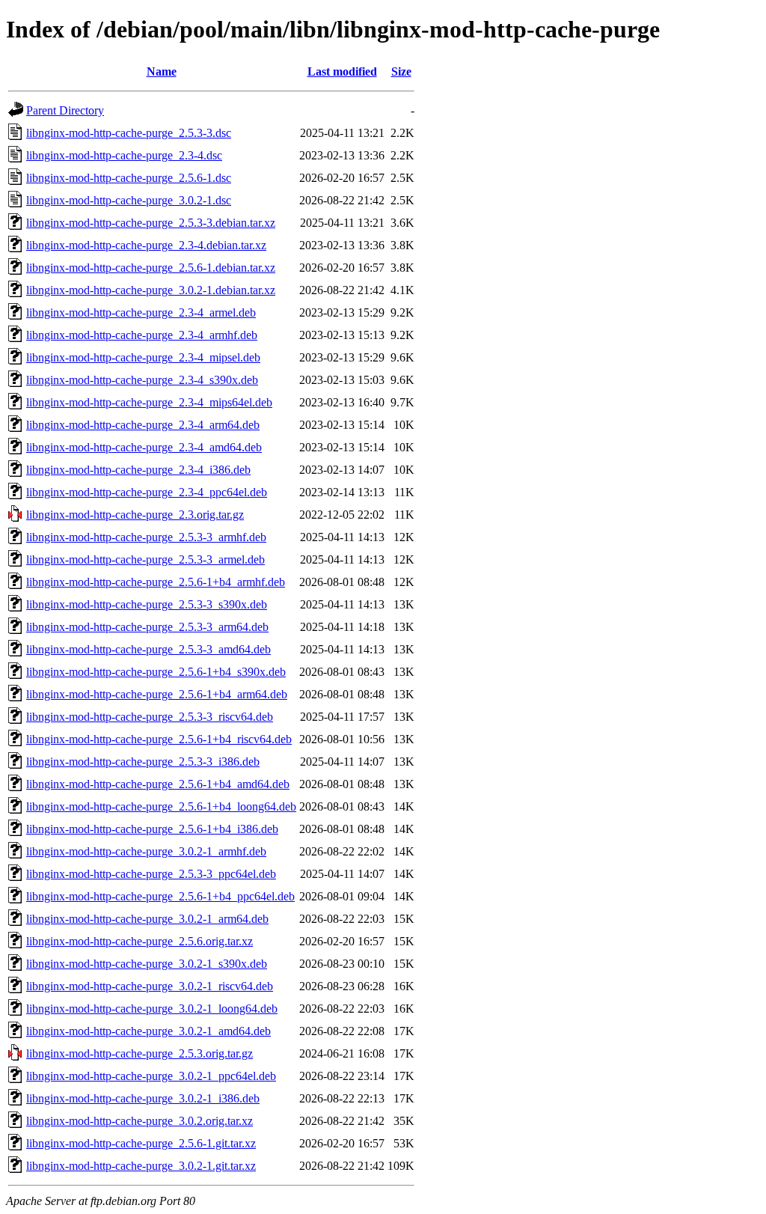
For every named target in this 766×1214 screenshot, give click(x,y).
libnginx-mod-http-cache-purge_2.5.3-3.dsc (128, 132)
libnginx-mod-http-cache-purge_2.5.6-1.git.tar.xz (141, 1143)
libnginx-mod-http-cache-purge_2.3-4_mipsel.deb (143, 357)
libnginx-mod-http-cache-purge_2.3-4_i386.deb (138, 469)
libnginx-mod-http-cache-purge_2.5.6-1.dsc (128, 177)
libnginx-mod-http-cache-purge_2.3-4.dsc (124, 155)
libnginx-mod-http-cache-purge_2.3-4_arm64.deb (143, 424)
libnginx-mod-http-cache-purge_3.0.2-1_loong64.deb (152, 1008)
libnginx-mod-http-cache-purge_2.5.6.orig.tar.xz (139, 941)
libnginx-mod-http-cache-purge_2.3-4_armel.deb (141, 312)
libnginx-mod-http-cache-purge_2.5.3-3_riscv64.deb (149, 716)
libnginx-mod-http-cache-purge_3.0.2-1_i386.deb (143, 1098)
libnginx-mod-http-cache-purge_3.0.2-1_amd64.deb (148, 1031)
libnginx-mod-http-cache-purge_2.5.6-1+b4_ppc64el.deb (160, 896)
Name (162, 71)
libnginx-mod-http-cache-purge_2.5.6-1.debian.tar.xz (150, 267)
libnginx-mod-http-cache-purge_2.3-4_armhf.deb (141, 335)
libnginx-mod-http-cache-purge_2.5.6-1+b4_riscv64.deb (159, 739)
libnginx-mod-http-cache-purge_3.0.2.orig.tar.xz (139, 1120)
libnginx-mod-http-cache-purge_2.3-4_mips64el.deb (149, 402)
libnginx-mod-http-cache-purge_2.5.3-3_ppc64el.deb (151, 873)
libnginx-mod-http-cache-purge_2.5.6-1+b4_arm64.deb (156, 694)
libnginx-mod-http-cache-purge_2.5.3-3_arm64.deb (147, 626)
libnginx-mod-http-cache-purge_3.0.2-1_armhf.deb (146, 851)
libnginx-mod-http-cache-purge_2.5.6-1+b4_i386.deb (152, 829)
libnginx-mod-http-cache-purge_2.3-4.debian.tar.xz (146, 245)
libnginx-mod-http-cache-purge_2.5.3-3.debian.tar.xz (150, 222)
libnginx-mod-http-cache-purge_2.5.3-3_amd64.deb (148, 649)
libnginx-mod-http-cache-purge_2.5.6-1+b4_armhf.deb (155, 582)
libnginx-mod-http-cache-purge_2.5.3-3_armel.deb (145, 559)
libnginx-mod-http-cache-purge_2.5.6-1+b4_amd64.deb (157, 784)
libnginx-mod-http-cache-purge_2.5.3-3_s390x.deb (146, 604)
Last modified (342, 71)
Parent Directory (65, 110)
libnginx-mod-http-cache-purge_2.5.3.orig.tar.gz (139, 1053)
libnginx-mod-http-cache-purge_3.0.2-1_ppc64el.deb (151, 1076)
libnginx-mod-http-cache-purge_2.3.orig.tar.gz (135, 514)
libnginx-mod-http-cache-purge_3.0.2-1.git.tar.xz (141, 1165)
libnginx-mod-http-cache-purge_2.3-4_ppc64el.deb (146, 492)
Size (401, 71)
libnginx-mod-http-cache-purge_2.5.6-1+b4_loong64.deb (161, 806)
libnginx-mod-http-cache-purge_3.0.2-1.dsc (128, 200)
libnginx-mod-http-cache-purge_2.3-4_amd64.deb (144, 447)
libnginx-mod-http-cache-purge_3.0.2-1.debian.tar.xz (150, 290)
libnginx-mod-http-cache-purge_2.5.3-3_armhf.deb (146, 537)
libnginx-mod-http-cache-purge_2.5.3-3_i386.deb (143, 761)
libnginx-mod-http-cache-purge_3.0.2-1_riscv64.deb (149, 986)
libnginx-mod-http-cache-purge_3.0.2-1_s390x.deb (146, 963)
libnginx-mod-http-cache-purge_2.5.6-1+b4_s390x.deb (156, 671)
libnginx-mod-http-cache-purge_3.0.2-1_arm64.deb (147, 918)
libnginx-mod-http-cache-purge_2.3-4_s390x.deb (142, 379)
